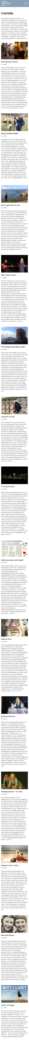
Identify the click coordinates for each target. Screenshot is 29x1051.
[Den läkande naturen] (14, 50)
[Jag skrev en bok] (14, 405)
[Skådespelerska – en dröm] (14, 780)
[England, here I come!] (14, 854)
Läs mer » (21, 108)
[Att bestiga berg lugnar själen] (14, 335)
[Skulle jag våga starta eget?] (14, 549)
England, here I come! (9, 865)
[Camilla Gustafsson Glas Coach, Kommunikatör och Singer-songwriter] (6, 3)
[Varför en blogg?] (14, 994)
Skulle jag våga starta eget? (12, 560)
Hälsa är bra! (6, 639)
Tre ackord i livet (7, 486)
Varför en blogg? (7, 1005)
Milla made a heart (8, 275)
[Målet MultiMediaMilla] (14, 122)
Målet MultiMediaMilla (9, 133)
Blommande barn (8, 716)
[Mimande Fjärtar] (14, 924)
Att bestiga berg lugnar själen (13, 347)
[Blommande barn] (14, 705)
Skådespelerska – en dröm (12, 792)
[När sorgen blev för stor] (14, 194)
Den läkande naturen (9, 62)
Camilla (5, 64)
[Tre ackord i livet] (14, 475)
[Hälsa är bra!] (14, 628)
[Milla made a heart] (14, 264)
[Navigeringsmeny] (26, 3)
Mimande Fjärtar (7, 935)
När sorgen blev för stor (10, 205)
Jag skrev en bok (8, 417)
